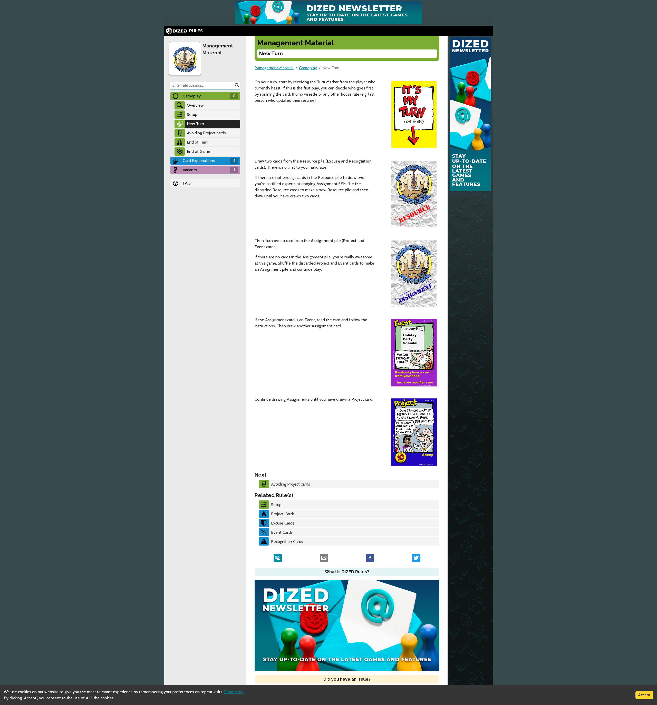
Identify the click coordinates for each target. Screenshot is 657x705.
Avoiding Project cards (206, 132)
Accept (644, 694)
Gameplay (308, 67)
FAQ (187, 183)
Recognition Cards (287, 541)
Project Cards (283, 513)
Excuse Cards (282, 523)
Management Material (217, 49)
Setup (192, 114)
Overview (195, 105)
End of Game (198, 151)
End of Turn (197, 142)
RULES (196, 30)
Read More (234, 691)
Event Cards (282, 532)
